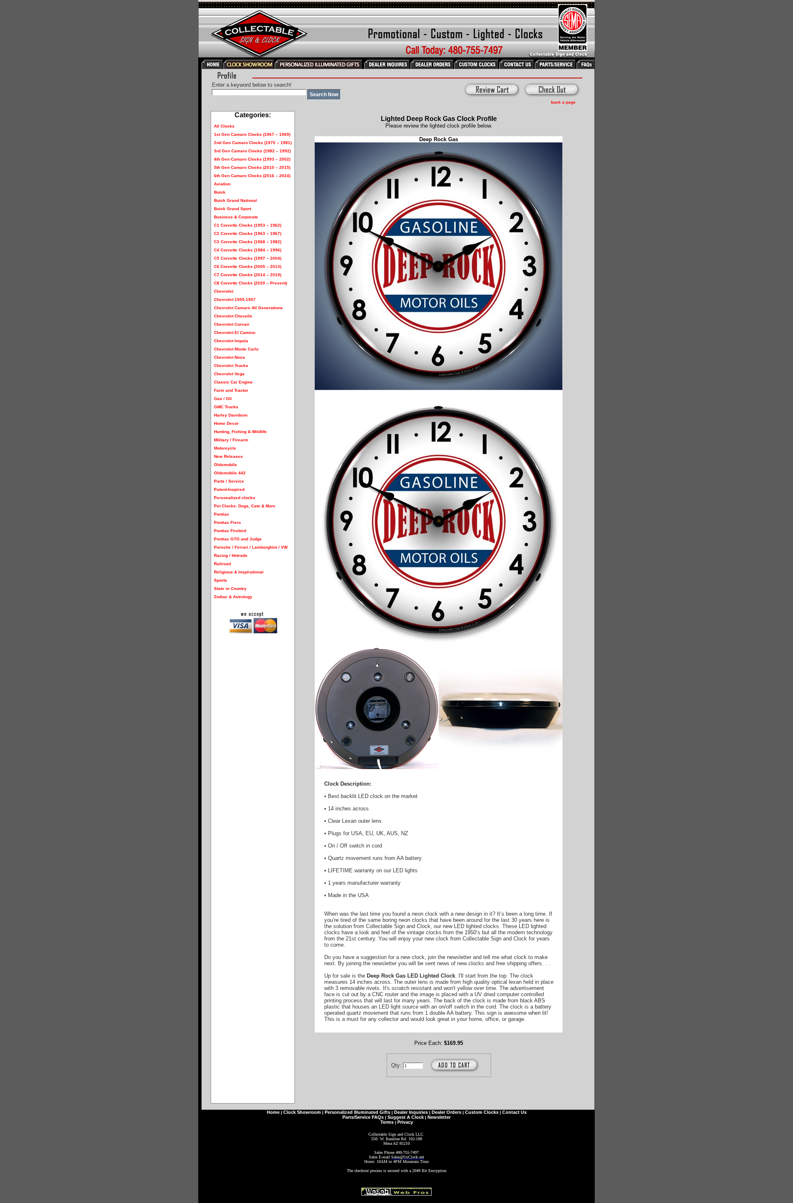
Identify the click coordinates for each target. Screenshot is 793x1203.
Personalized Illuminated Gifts (357, 1112)
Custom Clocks (482, 1112)
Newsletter (439, 1117)
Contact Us (514, 1112)
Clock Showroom (302, 1112)
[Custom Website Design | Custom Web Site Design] (396, 1193)
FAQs (378, 1117)
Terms (387, 1122)
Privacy (405, 1122)
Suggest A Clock (405, 1117)
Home (273, 1112)
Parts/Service (356, 1117)
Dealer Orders (446, 1112)
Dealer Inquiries (411, 1112)
